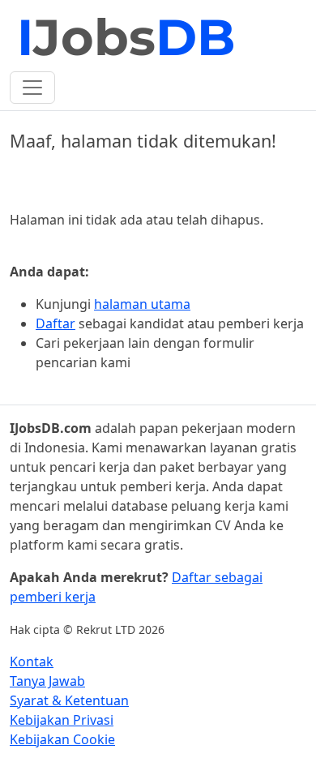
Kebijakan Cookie (62, 739)
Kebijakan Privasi (61, 720)
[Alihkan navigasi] (32, 87)
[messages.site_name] (127, 38)
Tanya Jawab (47, 681)
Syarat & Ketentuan (69, 700)
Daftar (55, 323)
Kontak (31, 661)
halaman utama (142, 304)
